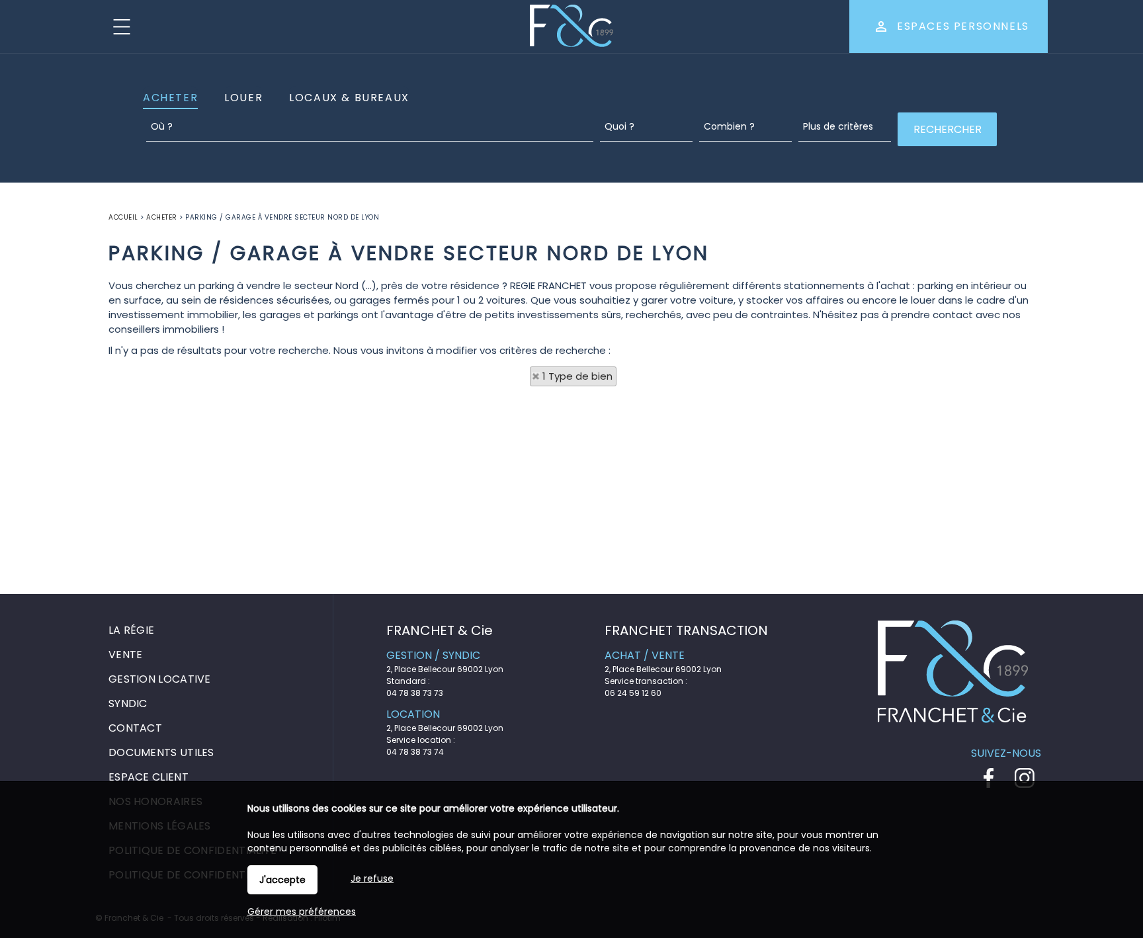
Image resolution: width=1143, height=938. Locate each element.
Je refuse (372, 878)
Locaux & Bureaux (349, 97)
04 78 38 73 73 (414, 693)
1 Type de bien (577, 376)
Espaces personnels (963, 26)
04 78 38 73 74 (415, 751)
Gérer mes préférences (301, 911)
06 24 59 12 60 (633, 693)
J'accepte (282, 879)
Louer (243, 97)
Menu (121, 26)
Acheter (170, 97)
